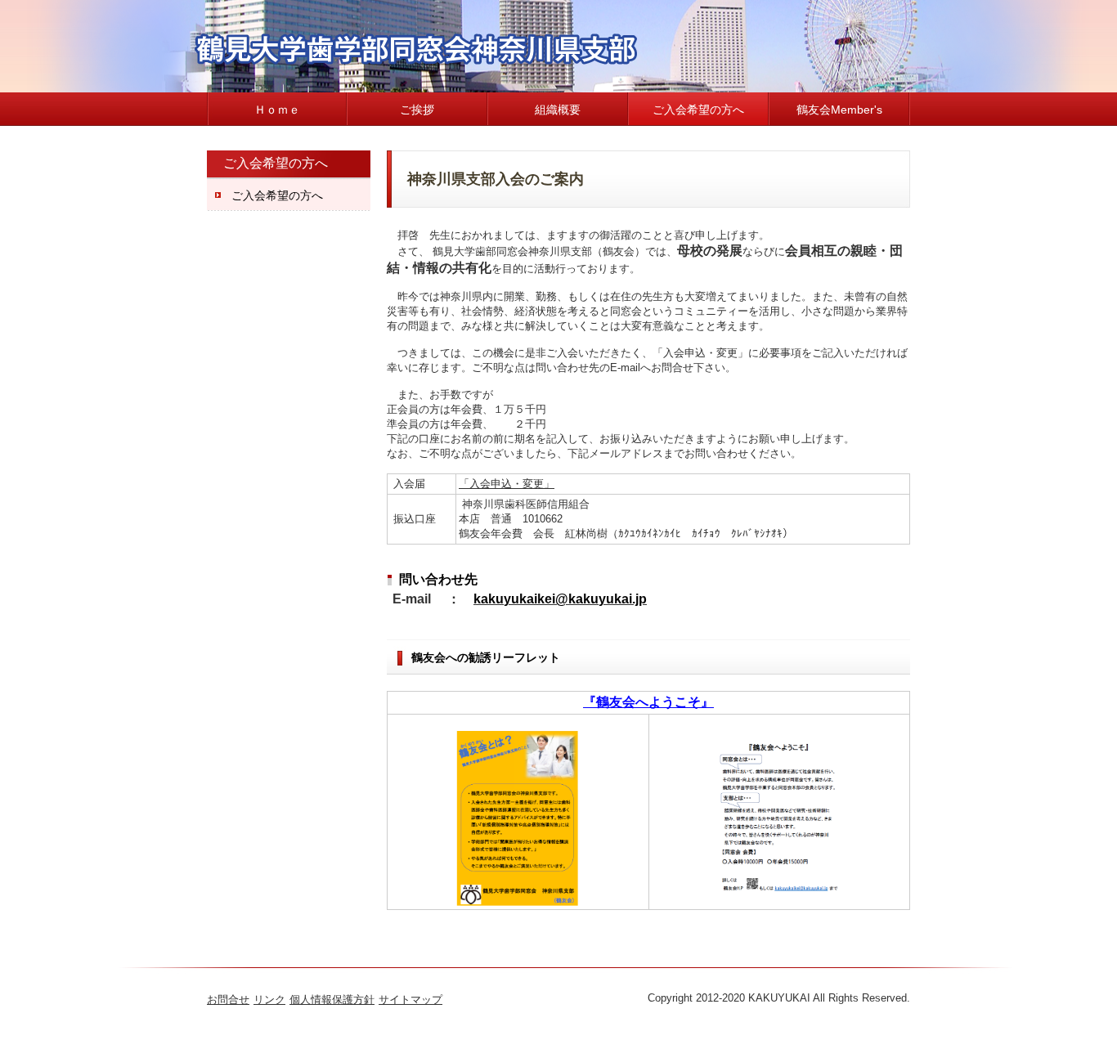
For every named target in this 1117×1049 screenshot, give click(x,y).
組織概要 (558, 109)
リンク (269, 999)
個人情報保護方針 (332, 999)
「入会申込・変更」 (506, 483)
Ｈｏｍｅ (277, 109)
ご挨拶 (417, 109)
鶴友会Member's (839, 109)
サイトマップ (410, 999)
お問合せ (228, 999)
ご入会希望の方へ (698, 109)
